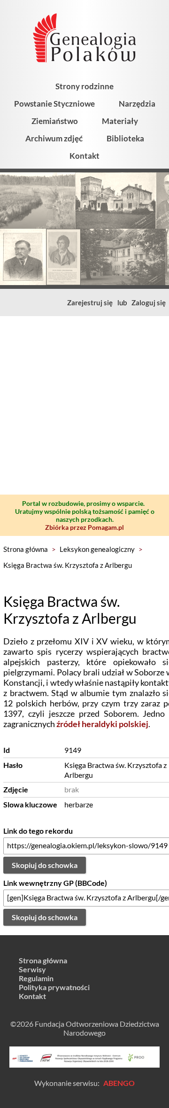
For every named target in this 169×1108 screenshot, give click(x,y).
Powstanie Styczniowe (54, 103)
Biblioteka (125, 138)
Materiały (120, 121)
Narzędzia (137, 103)
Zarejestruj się (90, 302)
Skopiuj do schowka (44, 864)
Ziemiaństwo (54, 121)
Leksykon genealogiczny (97, 549)
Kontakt (84, 156)
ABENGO (119, 1082)
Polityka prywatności (54, 987)
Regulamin (36, 978)
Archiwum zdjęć (54, 138)
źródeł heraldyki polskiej (102, 724)
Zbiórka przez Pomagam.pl (84, 527)
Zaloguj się (148, 302)
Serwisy (32, 969)
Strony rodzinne (84, 86)
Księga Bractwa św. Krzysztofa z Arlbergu (67, 565)
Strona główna (25, 549)
